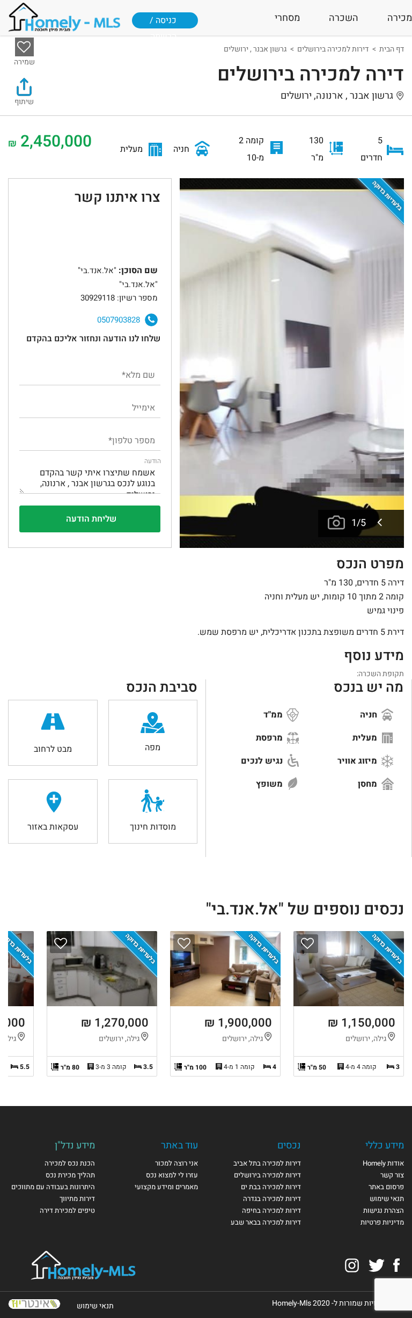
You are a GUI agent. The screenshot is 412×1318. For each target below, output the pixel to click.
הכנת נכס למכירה (70, 1163)
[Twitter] (377, 1265)
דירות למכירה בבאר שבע (266, 1222)
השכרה (343, 18)
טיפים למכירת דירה (67, 1210)
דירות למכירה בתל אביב (267, 1163)
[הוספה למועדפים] (307, 943)
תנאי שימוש (387, 1198)
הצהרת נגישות (383, 1210)
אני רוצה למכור (176, 1163)
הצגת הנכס (348, 1004)
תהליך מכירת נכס (70, 1175)
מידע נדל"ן (75, 1145)
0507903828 (118, 320)
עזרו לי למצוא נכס (172, 1175)
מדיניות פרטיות (382, 1222)
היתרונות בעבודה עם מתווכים (53, 1187)
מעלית (365, 737)
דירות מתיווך (77, 1198)
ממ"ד (274, 714)
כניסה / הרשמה (163, 24)
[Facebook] (396, 1265)
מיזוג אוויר (358, 761)
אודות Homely (383, 1163)
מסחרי (287, 18)
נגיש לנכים (263, 761)
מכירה (399, 18)
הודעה (152, 461)
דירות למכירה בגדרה (272, 1198)
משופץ (270, 784)
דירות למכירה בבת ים (271, 1187)
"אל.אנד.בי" (50, 236)
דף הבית (391, 49)
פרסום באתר (386, 1187)
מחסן (368, 784)
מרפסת (270, 737)
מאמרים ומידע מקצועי (166, 1187)
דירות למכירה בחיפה (271, 1210)
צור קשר (392, 1175)
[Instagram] (352, 1265)
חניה (369, 714)
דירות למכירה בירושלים (333, 49)
